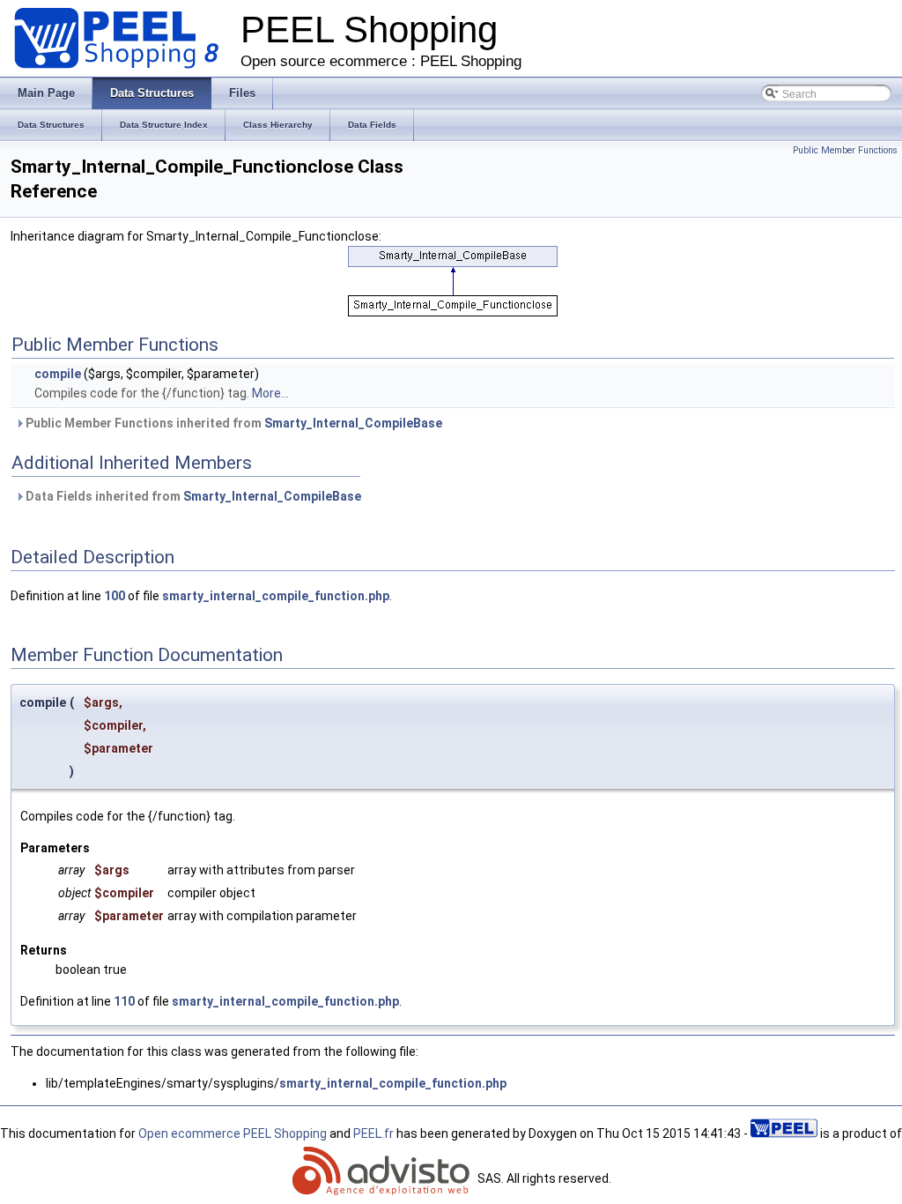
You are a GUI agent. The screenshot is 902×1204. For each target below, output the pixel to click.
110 (124, 1001)
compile (57, 374)
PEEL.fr (373, 1133)
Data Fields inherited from (192, 496)
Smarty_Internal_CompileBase (353, 423)
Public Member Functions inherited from (232, 423)
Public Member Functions (845, 150)
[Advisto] (383, 1178)
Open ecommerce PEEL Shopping (232, 1133)
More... (270, 393)
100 (114, 596)
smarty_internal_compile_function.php (275, 596)
